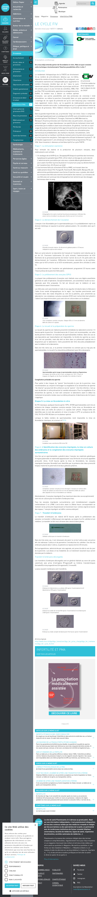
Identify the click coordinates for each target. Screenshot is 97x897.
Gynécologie (18, 144)
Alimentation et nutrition (19, 19)
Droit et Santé (5, 61)
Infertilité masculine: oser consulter (52, 734)
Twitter (79, 874)
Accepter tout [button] (12, 886)
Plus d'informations (51, 859)
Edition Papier (18, 2)
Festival (5, 84)
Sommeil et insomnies (17, 182)
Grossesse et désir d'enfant (19, 99)
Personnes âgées (20, 159)
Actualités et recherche (18, 8)
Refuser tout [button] (28, 886)
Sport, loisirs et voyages (19, 189)
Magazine (5, 23)
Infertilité (40, 794)
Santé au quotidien (20, 172)
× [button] (35, 825)
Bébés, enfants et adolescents (20, 31)
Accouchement (18, 58)
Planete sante (5, 8)
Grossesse (17, 53)
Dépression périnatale (21, 85)
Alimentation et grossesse (18, 70)
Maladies (5, 32)
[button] (77, 29)
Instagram (81, 878)
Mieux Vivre (5, 73)
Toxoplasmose (18, 140)
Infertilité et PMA (19, 104)
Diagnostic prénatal (20, 93)
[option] (86, 39)
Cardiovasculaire (19, 42)
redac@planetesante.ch (81, 889)
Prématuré (17, 131)
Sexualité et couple (20, 177)
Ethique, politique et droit (21, 47)
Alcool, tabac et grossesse (18, 63)
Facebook (80, 870)
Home (37, 16)
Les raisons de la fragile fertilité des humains (56, 742)
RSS (78, 883)
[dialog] (20, 859)
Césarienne (17, 80)
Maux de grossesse (20, 116)
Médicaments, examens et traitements (18, 151)
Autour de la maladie (21, 25)
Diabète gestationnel (20, 89)
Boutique (61, 11)
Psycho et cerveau (20, 163)
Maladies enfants (5, 41)
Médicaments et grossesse (19, 121)
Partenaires (62, 7)
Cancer (16, 37)
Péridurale (17, 127)
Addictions (17, 14)
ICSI (64, 420)
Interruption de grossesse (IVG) (18, 110)
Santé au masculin (20, 168)
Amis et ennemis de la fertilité (49, 752)
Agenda (62, 3)
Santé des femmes (19, 136)
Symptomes (5, 51)
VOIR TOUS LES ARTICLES (46, 654)
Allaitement (17, 76)
